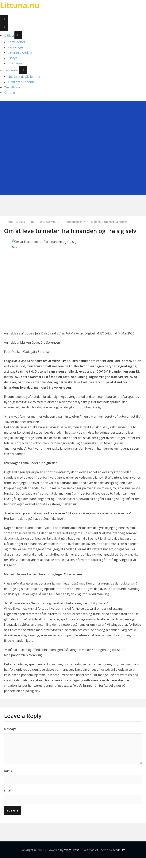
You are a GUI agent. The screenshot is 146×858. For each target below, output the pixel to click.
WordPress (71, 850)
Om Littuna (12, 87)
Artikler (9, 35)
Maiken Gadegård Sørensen (109, 222)
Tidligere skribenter (22, 82)
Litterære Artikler (20, 53)
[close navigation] (4, 27)
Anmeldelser (16, 42)
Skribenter (11, 70)
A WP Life (119, 850)
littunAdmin (48, 222)
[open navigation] (4, 19)
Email (7, 790)
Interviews (15, 63)
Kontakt (9, 93)
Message (10, 729)
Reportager (16, 47)
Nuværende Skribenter (24, 77)
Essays (12, 58)
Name (8, 770)
